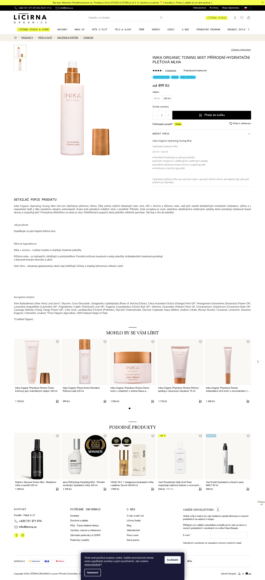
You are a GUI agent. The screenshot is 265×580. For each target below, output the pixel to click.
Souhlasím (172, 560)
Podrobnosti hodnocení (195, 70)
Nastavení (92, 572)
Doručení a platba (79, 520)
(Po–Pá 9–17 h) (34, 8)
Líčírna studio (216, 17)
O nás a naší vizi (135, 515)
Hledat (162, 18)
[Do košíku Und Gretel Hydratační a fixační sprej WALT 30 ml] (248, 489)
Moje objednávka (230, 8)
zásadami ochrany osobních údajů (224, 543)
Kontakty (74, 515)
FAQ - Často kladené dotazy (84, 525)
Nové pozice (133, 540)
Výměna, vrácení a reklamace (85, 530)
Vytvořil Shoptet (228, 573)
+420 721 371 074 (30, 521)
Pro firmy (214, 8)
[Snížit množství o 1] (155, 115)
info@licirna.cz (28, 527)
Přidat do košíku (214, 115)
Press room (133, 535)
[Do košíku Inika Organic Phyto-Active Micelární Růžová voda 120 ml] (105, 401)
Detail (57, 489)
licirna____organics (22, 535)
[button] (248, 29)
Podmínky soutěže (79, 540)
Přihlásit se (261, 503)
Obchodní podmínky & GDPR (85, 535)
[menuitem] (33, 29)
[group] (20, 51)
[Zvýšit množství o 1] (168, 115)
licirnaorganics (16, 535)
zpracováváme (92, 564)
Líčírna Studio (134, 520)
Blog (129, 525)
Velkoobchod (199, 8)
